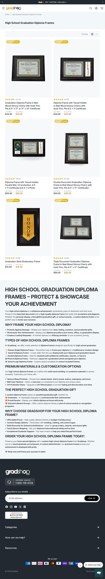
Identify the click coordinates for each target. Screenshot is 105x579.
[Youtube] (15, 506)
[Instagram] (11, 506)
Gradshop (14, 571)
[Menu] (3, 8)
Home (7, 14)
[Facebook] (6, 506)
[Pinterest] (24, 506)
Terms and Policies (93, 571)
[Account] (96, 8)
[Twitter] (20, 506)
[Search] (90, 8)
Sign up (91, 498)
